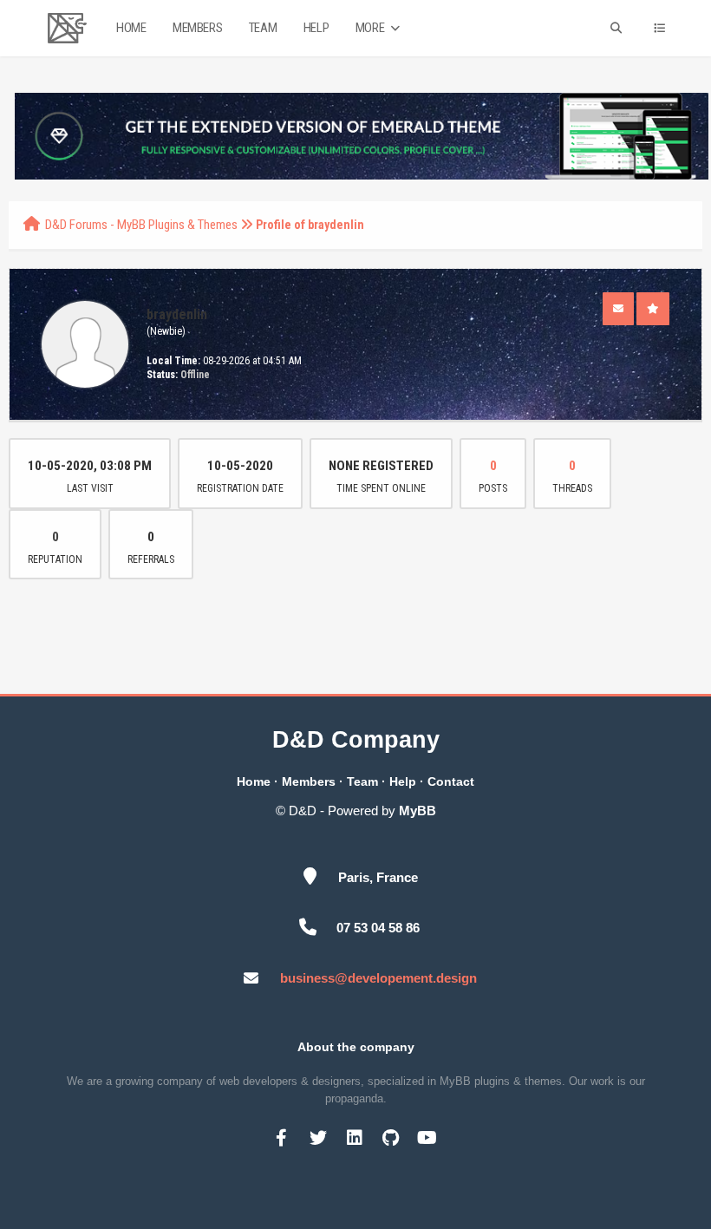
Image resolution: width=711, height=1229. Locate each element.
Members (197, 28)
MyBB (417, 810)
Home (131, 28)
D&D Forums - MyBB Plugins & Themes (141, 224)
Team (263, 28)
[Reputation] (652, 308)
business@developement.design (378, 978)
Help (316, 28)
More (371, 28)
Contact (450, 781)
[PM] (618, 308)
